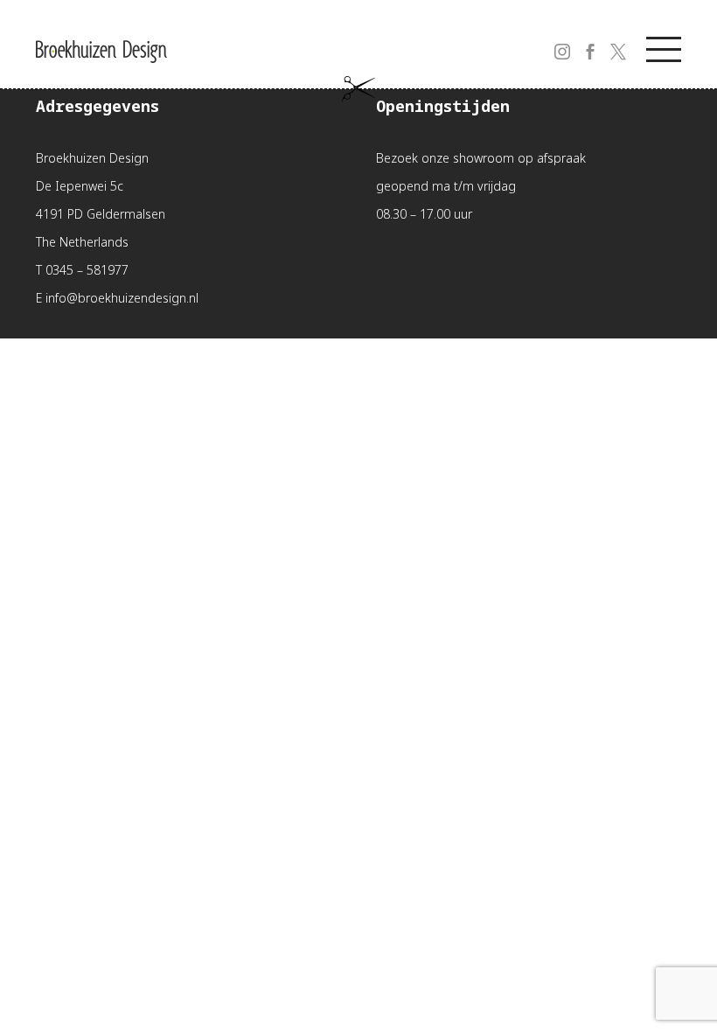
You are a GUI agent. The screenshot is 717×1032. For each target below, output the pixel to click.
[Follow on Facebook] (579, 41)
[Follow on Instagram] (551, 41)
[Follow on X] (607, 41)
